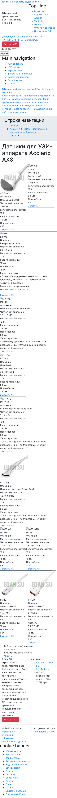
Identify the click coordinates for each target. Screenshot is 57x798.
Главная (14, 125)
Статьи (11, 83)
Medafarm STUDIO (45, 731)
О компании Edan (43, 31)
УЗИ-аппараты (15, 63)
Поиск (3, 48)
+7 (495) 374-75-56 (12, 39)
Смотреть (9, 649)
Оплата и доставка (44, 27)
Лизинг (38, 24)
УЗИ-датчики (15, 67)
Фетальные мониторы (20, 73)
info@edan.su (31, 39)
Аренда (38, 17)
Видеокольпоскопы (18, 77)
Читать (8, 656)
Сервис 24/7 (41, 14)
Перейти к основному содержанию (19, 1)
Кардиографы (15, 70)
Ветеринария (15, 80)
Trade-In (38, 21)
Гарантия (39, 11)
